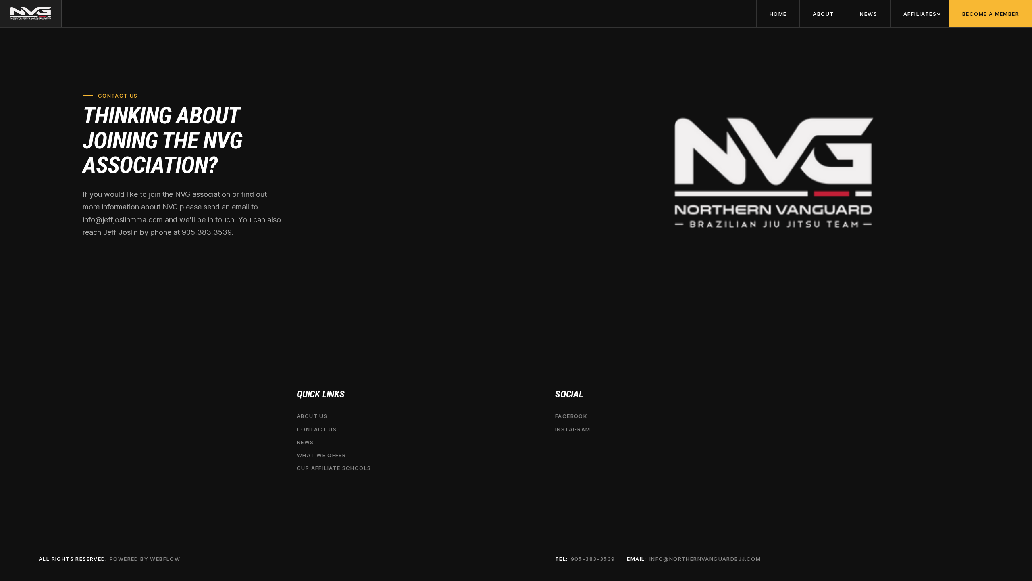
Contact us (317, 429)
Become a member (990, 13)
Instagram (573, 429)
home (778, 13)
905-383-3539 (593, 559)
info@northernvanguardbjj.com (705, 559)
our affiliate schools (334, 468)
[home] (31, 13)
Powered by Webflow (145, 559)
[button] (919, 13)
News (868, 13)
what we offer (321, 455)
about (823, 13)
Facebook (571, 416)
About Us (312, 416)
